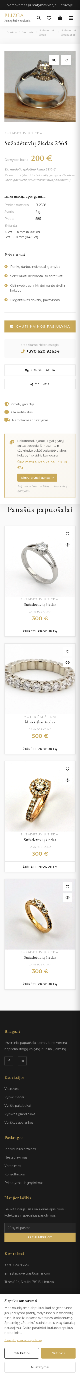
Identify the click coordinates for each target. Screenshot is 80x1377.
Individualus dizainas (20, 1149)
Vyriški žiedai (14, 1097)
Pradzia (12, 32)
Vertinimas (12, 1166)
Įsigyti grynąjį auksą (35, 477)
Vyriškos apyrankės (18, 1123)
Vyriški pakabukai (17, 1106)
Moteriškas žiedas (40, 722)
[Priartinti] (54, 60)
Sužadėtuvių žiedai (47, 32)
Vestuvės (28, 32)
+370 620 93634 (43, 351)
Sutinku (58, 1353)
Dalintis (42, 384)
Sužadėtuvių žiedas (40, 604)
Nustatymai (40, 1367)
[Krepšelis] (60, 18)
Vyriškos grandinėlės (19, 1114)
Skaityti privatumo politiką (23, 1340)
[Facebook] (8, 1061)
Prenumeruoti (40, 1237)
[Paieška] (38, 18)
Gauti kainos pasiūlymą (43, 326)
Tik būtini (22, 1353)
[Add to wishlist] (67, 533)
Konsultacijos (14, 1174)
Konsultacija (42, 370)
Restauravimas (15, 1157)
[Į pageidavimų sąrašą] (66, 60)
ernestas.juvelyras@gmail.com (27, 1273)
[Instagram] (22, 1061)
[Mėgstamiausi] (49, 18)
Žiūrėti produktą (40, 631)
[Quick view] (67, 544)
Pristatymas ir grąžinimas (23, 1183)
